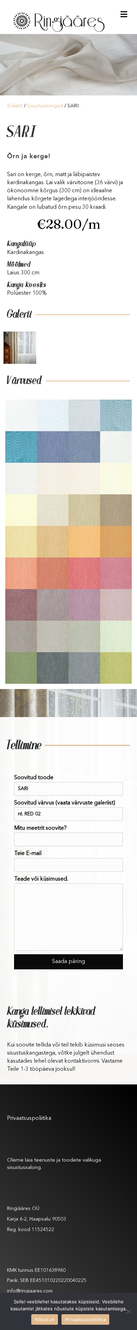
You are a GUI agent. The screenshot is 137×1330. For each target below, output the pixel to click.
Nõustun (44, 1319)
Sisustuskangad (45, 106)
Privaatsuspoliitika (29, 1118)
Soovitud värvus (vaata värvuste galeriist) (64, 803)
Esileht (14, 106)
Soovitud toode (33, 778)
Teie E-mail (27, 853)
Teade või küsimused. (41, 879)
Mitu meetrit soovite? (40, 828)
